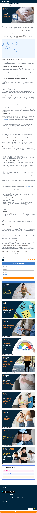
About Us (19, 503)
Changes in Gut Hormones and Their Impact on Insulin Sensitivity (13, 44)
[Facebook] (30, 259)
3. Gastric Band (7, 48)
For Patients (12, 494)
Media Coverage (4, 503)
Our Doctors (17, 497)
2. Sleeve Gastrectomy (8, 47)
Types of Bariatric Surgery (7, 45)
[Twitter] (32, 259)
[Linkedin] (34, 259)
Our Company (4, 501)
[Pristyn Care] (5, 487)
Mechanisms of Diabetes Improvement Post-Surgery (11, 42)
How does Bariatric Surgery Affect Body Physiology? (11, 43)
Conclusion (4, 55)
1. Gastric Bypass (6, 46)
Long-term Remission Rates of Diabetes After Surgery (12, 51)
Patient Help (11, 497)
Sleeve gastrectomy (5, 119)
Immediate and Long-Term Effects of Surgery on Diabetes (12, 49)
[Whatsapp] (29, 259)
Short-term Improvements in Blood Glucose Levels (11, 50)
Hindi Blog (23, 497)
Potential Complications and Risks (8, 52)
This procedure (4, 104)
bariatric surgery (27, 186)
